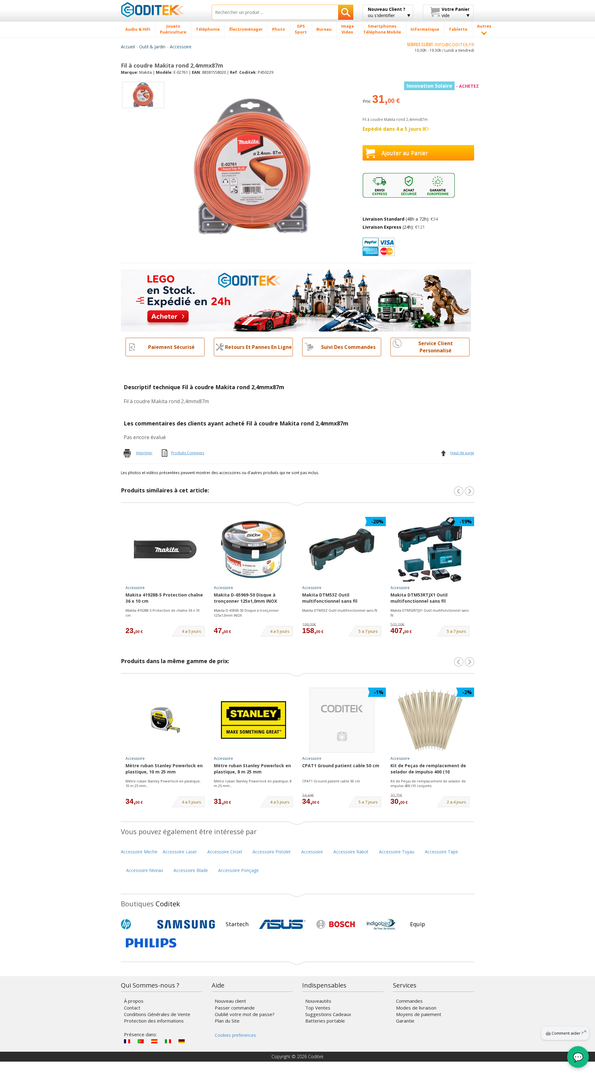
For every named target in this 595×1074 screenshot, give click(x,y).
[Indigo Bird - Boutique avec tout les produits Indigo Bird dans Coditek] (381, 924)
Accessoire (181, 47)
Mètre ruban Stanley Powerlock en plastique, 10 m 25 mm (164, 769)
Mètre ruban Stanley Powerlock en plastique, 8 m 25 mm (252, 769)
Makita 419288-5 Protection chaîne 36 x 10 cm (164, 598)
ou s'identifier (386, 12)
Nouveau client (230, 1001)
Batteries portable (325, 1021)
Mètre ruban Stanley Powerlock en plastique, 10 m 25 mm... (163, 783)
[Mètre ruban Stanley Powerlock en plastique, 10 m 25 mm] (165, 720)
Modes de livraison (416, 1008)
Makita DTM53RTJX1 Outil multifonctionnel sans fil (418, 598)
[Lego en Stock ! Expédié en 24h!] (296, 300)
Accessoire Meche (139, 852)
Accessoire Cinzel (224, 852)
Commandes (409, 1001)
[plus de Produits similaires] (469, 491)
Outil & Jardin (152, 47)
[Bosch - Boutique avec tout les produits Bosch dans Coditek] (335, 924)
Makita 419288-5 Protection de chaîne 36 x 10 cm (163, 613)
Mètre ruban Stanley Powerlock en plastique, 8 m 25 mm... (253, 783)
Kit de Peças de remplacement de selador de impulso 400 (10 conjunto (428, 769)
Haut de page (462, 453)
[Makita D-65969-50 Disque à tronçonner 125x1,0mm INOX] (253, 549)
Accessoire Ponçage (238, 870)
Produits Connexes (187, 453)
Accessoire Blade (191, 870)
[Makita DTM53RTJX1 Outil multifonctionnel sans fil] (430, 549)
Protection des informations (154, 1021)
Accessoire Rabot (350, 852)
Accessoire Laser (180, 852)
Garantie (405, 1021)
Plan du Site (227, 1021)
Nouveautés (318, 1001)
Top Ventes (317, 1008)
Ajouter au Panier (404, 152)
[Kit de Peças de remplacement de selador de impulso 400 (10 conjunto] (430, 720)
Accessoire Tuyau (396, 852)
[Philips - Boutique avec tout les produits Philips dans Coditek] (151, 943)
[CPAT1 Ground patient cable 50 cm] (341, 720)
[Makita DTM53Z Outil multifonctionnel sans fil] (341, 549)
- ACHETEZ (443, 86)
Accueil (128, 47)
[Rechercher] (345, 12)
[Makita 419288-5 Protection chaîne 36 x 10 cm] (165, 549)
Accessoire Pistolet (272, 852)
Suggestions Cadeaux (328, 1014)
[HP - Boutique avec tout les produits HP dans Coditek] (136, 924)
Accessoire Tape (441, 852)
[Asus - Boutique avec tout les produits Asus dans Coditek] (282, 924)
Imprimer (144, 453)
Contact (132, 1008)
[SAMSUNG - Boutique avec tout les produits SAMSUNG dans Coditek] (186, 924)
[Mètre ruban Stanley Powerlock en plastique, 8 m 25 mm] (253, 720)
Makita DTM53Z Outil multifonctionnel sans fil (329, 598)
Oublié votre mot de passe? (245, 1014)
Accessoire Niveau (144, 870)
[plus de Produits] (469, 662)
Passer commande (235, 1008)
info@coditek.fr (454, 44)
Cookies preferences (235, 1035)
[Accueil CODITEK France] (161, 9)
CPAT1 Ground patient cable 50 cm (340, 765)
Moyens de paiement (418, 1014)
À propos (133, 1001)
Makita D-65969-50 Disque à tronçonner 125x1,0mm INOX (245, 598)
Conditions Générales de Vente (157, 1014)
